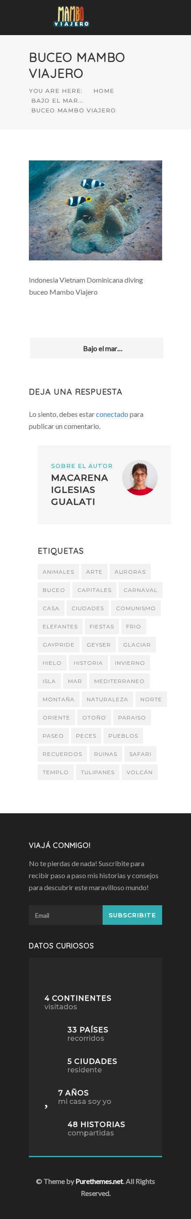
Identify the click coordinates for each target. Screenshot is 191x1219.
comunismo (136, 608)
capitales (94, 590)
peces (86, 735)
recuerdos (62, 754)
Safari (140, 754)
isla (49, 681)
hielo (52, 662)
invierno (130, 662)
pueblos (123, 735)
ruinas (105, 754)
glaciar (137, 644)
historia (88, 662)
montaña (59, 699)
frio (133, 626)
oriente (56, 717)
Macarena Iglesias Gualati (79, 489)
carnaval (140, 590)
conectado (112, 414)
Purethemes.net (99, 1181)
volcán (140, 772)
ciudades (88, 608)
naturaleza (107, 699)
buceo (54, 590)
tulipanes (98, 772)
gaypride (59, 644)
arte (94, 571)
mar (75, 681)
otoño (94, 717)
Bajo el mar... (57, 100)
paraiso (132, 717)
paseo (53, 735)
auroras (130, 571)
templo (56, 772)
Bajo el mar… (101, 348)
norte (151, 699)
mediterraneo (119, 681)
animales (58, 571)
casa (51, 608)
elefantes (60, 626)
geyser (99, 644)
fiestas (102, 626)
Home (103, 90)
